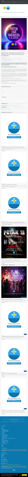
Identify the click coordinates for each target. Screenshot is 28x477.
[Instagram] (12, 2)
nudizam (11, 60)
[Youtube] (13, 2)
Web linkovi (3, 455)
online (2, 80)
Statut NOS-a (4, 437)
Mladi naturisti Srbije (5, 435)
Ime (1, 89)
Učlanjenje (3, 442)
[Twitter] (15, 2)
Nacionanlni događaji (5, 430)
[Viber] (16, 2)
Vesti (4, 12)
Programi (3, 429)
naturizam (8, 60)
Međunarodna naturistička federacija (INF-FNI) (8, 438)
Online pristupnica (4, 443)
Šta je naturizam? (4, 434)
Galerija (2, 454)
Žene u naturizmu (4, 436)
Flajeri (2, 456)
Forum (20, 12)
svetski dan (5, 60)
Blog (17, 12)
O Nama (11, 12)
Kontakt (23, 12)
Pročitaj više (3, 150)
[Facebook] (14, 2)
